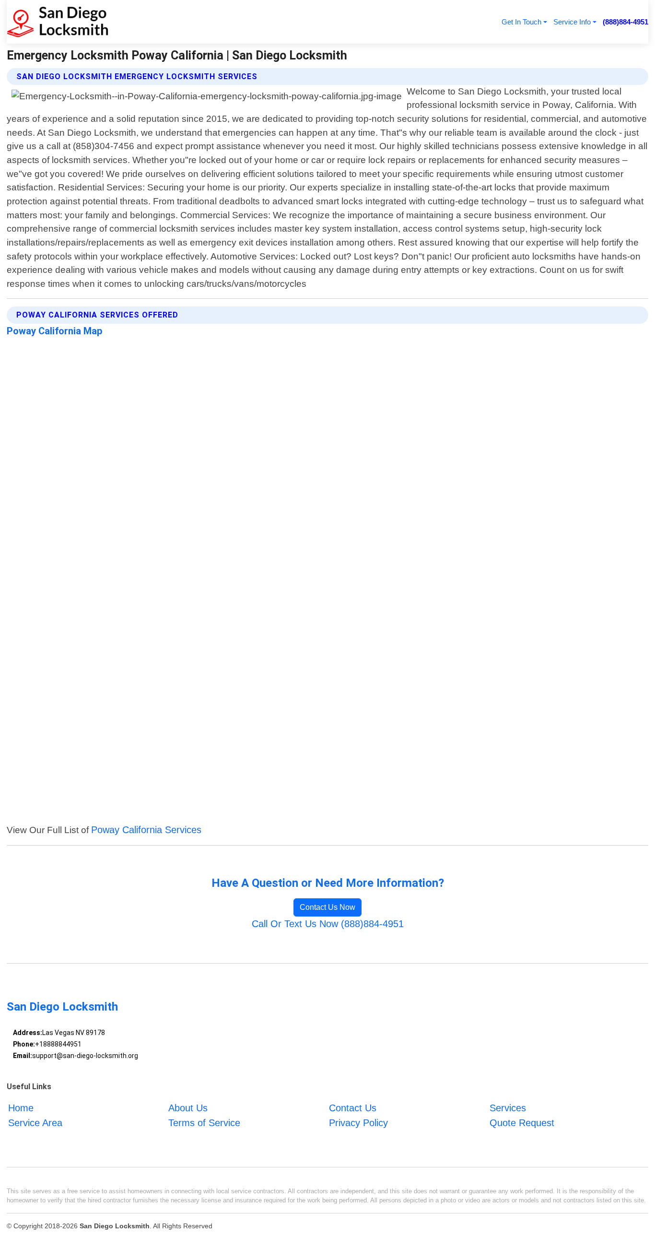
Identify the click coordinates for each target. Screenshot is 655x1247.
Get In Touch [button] (521, 22)
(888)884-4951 (625, 22)
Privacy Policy (358, 1123)
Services (508, 1108)
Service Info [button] (572, 22)
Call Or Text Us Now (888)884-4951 (328, 923)
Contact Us (352, 1108)
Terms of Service (204, 1123)
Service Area (35, 1123)
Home (21, 1108)
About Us (188, 1108)
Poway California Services (146, 829)
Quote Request (522, 1123)
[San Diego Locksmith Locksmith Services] (58, 22)
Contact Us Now (327, 907)
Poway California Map (55, 331)
